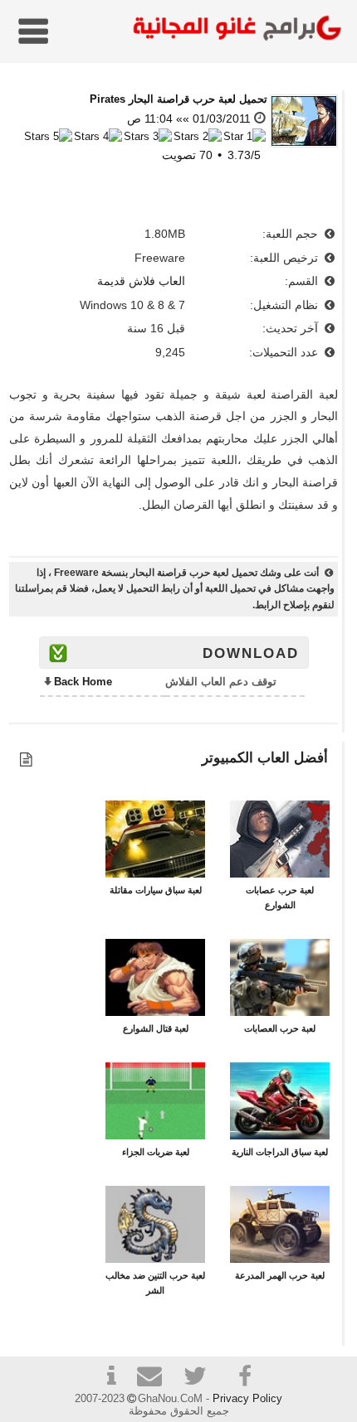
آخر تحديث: (291, 328)
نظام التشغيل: (285, 305)
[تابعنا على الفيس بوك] (246, 1376)
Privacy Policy (247, 1398)
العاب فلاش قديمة (141, 281)
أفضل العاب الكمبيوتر (265, 758)
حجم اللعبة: (291, 233)
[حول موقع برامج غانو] (111, 1378)
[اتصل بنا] (156, 1378)
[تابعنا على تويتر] (201, 1378)
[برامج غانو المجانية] (233, 30)
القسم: (303, 281)
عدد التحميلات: (285, 352)
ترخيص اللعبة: (285, 257)
